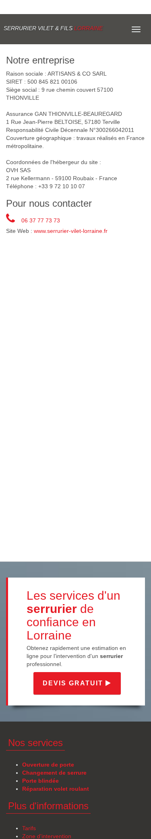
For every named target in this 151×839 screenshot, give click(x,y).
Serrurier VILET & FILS (53, 28)
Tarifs (29, 828)
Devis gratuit (74, 683)
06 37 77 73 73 (40, 220)
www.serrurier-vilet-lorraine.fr (71, 231)
